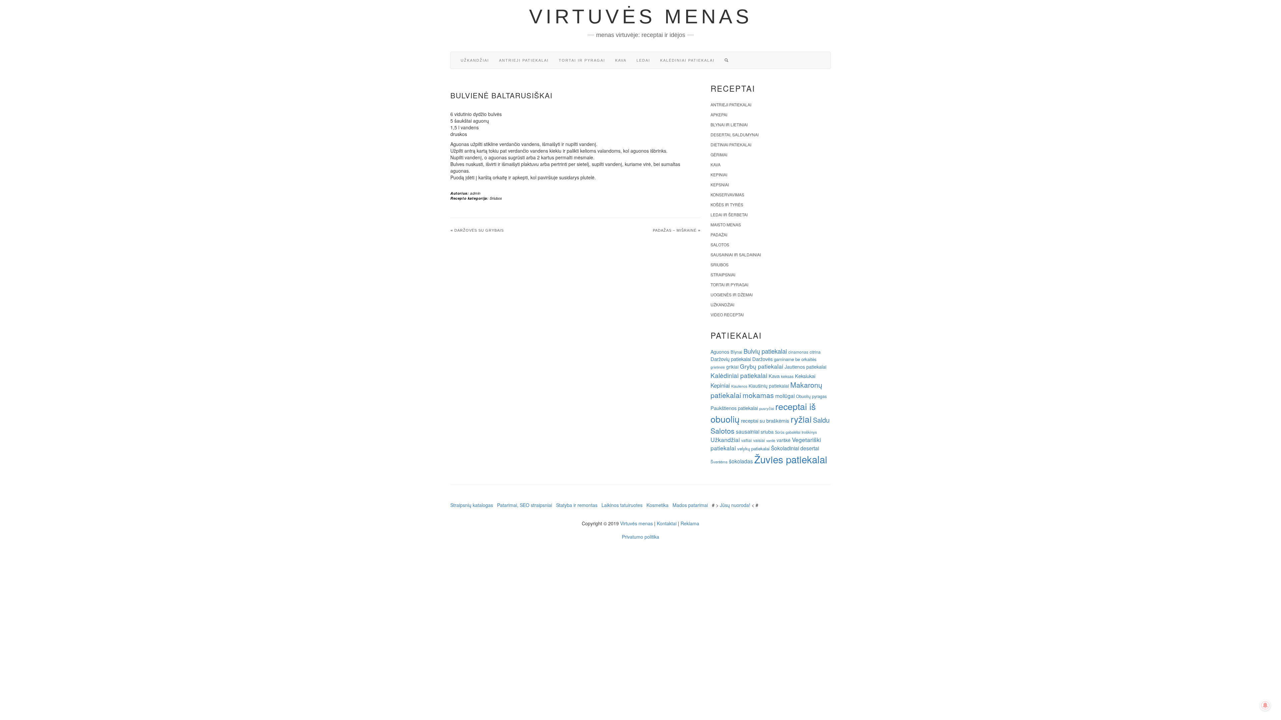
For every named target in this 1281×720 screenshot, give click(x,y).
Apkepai (719, 114)
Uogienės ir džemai (732, 294)
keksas (787, 376)
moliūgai (785, 395)
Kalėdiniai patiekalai (687, 60)
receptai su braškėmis (765, 420)
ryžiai (801, 419)
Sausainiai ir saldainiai (736, 254)
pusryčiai (766, 408)
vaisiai (759, 440)
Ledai (643, 60)
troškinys (809, 432)
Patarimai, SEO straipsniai (524, 505)
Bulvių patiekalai (765, 351)
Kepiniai (719, 174)
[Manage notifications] (1265, 705)
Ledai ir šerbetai (729, 214)
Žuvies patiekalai (790, 459)
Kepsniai (720, 184)
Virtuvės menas (640, 16)
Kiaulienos (739, 386)
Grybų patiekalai (761, 366)
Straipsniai (723, 274)
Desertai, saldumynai (735, 134)
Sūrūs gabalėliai (787, 432)
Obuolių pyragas (811, 396)
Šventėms (719, 461)
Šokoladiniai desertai (795, 448)
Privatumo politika (640, 536)
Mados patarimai (690, 505)
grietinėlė (718, 367)
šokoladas (741, 461)
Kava (620, 60)
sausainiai (747, 431)
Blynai (736, 352)
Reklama (690, 523)
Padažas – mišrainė (675, 230)
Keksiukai (805, 375)
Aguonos (720, 351)
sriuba (767, 431)
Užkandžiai (475, 60)
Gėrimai (719, 154)
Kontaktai (667, 523)
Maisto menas (726, 224)
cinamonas (798, 352)
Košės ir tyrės (727, 204)
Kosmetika (658, 505)
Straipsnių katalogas (471, 505)
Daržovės (762, 358)
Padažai (719, 234)
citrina (815, 352)
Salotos (720, 244)
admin (475, 193)
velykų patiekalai (753, 448)
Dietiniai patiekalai (731, 144)
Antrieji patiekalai (524, 60)
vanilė (770, 440)
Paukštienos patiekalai (734, 407)
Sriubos (496, 198)
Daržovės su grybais (479, 230)
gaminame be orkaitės (795, 359)
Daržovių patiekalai (731, 358)
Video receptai (727, 314)
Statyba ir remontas (576, 505)
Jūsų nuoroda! (735, 505)
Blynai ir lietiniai (729, 124)
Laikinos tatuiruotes (622, 505)
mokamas (758, 395)
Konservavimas (727, 194)
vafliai (746, 440)
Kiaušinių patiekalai (769, 385)
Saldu (821, 420)
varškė (784, 440)
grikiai (732, 366)
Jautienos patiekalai (805, 366)
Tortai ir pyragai (582, 60)
